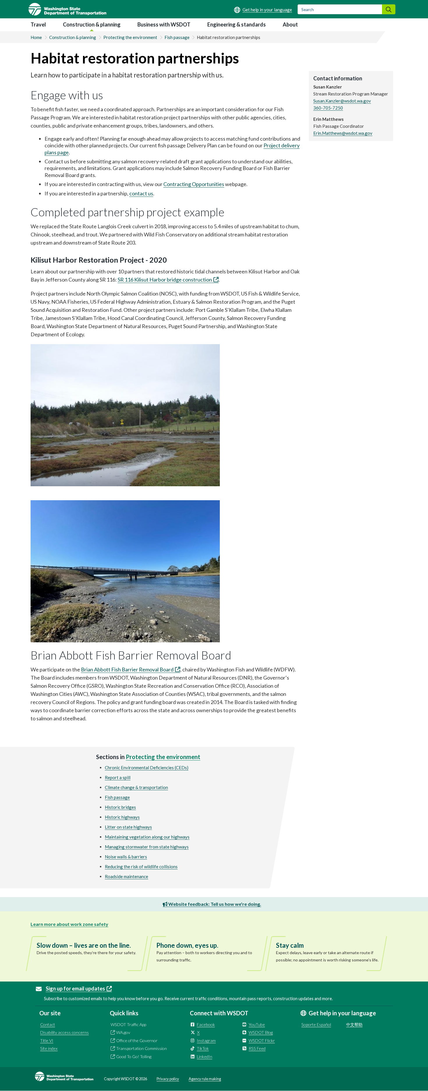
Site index (49, 1048)
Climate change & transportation (136, 787)
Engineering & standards (236, 24)
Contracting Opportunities (193, 184)
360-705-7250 (328, 107)
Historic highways (122, 817)
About (290, 24)
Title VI (46, 1040)
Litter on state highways (128, 827)
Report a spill (117, 777)
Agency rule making (205, 1078)
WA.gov (123, 1032)
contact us (141, 193)
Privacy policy (168, 1078)
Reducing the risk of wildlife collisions (141, 866)
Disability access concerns (64, 1032)
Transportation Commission (141, 1048)
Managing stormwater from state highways (147, 846)
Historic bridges (120, 807)
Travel (38, 24)
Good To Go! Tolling (133, 1056)
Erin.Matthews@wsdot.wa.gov (342, 133)
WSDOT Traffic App (128, 1024)
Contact (47, 1024)
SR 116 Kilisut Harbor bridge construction (165, 279)
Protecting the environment (130, 37)
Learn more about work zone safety (69, 924)
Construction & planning (92, 24)
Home (36, 37)
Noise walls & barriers (126, 856)
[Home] (67, 9)
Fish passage (177, 37)
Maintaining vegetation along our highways (147, 836)
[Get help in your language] (263, 9)
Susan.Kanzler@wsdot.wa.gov (342, 100)
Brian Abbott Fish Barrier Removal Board (127, 669)
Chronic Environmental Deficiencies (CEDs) (146, 767)
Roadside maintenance (126, 876)
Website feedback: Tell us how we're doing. (214, 904)
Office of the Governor (137, 1040)
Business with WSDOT (163, 24)
